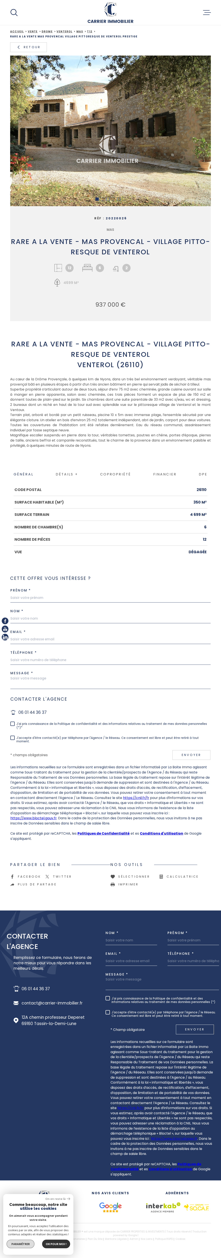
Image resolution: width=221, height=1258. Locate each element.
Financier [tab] (165, 474)
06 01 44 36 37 (32, 712)
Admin (133, 1239)
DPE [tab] (203, 474)
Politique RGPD (164, 1239)
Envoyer (191, 755)
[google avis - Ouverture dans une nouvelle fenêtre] (110, 1207)
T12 (89, 31)
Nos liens (147, 1239)
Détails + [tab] (67, 474)
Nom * (112, 932)
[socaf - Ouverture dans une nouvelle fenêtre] (196, 1207)
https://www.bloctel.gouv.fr (33, 818)
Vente (33, 31)
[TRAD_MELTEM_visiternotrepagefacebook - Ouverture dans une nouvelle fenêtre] (5, 620)
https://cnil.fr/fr (136, 798)
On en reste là (55, 1199)
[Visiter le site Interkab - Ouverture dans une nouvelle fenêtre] (163, 1207)
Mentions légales (116, 1239)
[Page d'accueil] (110, 12)
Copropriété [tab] (115, 474)
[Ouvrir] (14, 12)
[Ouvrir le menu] (207, 12)
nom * (17, 611)
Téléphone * (23, 652)
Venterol (64, 31)
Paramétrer (20, 1244)
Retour (32, 47)
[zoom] (110, 131)
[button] (97, 199)
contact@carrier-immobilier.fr (52, 1003)
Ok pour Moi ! (56, 1244)
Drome (47, 31)
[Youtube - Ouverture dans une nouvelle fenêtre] (5, 629)
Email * (18, 631)
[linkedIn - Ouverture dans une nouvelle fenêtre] (5, 637)
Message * (21, 673)
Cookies (180, 1239)
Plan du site (95, 1239)
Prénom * (20, 590)
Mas (79, 31)
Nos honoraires (75, 1239)
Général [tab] (23, 474)
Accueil (17, 31)
